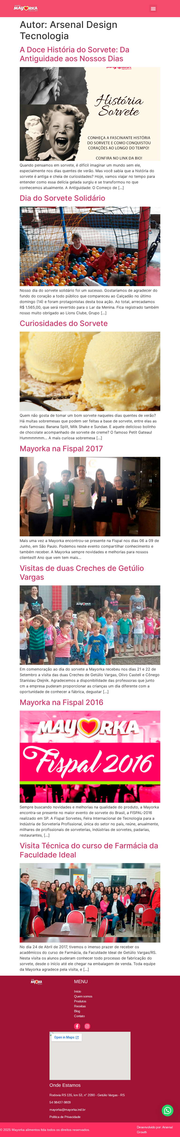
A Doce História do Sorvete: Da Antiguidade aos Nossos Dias (74, 54)
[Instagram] (87, 1026)
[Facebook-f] (77, 1026)
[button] (153, 8)
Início (77, 991)
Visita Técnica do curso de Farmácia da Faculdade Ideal (89, 850)
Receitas (80, 1006)
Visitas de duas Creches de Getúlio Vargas (82, 573)
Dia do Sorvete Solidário (62, 198)
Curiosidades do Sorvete (64, 323)
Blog (77, 1011)
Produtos (80, 1001)
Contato (79, 1016)
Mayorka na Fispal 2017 (61, 448)
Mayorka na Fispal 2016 (61, 702)
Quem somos (83, 996)
